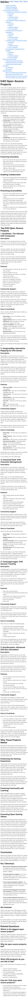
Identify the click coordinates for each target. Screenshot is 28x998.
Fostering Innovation (11, 5)
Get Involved (9, 69)
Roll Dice (5, 2)
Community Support (13, 17)
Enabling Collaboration (11, 7)
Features (10, 15)
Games (16, 1)
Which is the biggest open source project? (16, 72)
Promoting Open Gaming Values (13, 64)
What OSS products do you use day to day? (16, 76)
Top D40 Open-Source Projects (11, 10)
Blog (21, 1)
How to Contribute (13, 18)
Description (11, 13)
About (25, 1)
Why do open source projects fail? (14, 74)
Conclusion (6, 65)
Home (11, 1)
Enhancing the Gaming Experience (14, 60)
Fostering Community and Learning (14, 62)
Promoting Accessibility (11, 8)
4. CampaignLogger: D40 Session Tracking (16, 40)
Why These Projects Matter (9, 59)
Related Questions (7, 71)
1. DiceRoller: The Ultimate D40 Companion (16, 12)
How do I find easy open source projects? (16, 77)
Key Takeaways (9, 67)
